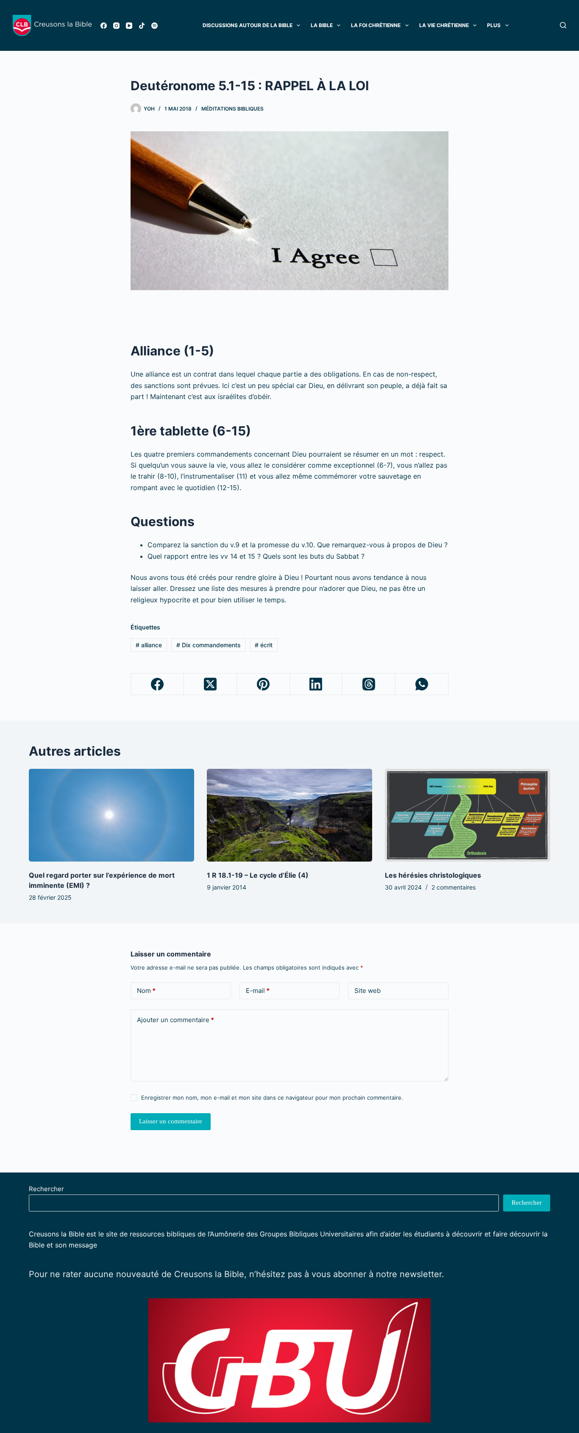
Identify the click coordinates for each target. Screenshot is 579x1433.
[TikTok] (142, 25)
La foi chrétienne (376, 25)
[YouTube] (129, 25)
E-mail (258, 991)
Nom (146, 991)
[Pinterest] (263, 684)
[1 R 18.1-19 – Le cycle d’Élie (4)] (289, 815)
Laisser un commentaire (170, 1121)
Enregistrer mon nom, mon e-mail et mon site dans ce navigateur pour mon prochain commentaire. (272, 1097)
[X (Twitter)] (210, 684)
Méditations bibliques (232, 108)
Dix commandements (208, 645)
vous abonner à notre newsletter (377, 1274)
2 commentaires (453, 887)
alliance (149, 645)
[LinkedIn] (316, 684)
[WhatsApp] (421, 684)
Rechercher (46, 1189)
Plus (494, 25)
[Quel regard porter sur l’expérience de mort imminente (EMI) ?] (111, 815)
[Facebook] (103, 25)
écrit (264, 645)
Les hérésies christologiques (433, 875)
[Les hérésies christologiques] (467, 815)
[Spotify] (154, 25)
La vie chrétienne (444, 25)
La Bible (322, 25)
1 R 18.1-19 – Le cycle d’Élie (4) (258, 875)
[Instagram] (116, 25)
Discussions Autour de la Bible (247, 25)
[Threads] (368, 684)
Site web (367, 991)
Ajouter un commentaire (175, 1020)
